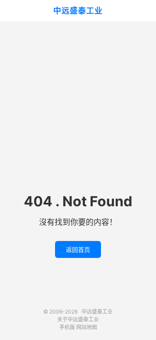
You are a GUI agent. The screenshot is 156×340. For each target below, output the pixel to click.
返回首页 (78, 249)
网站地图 (86, 327)
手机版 (67, 327)
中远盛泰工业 (78, 10)
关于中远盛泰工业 (78, 319)
